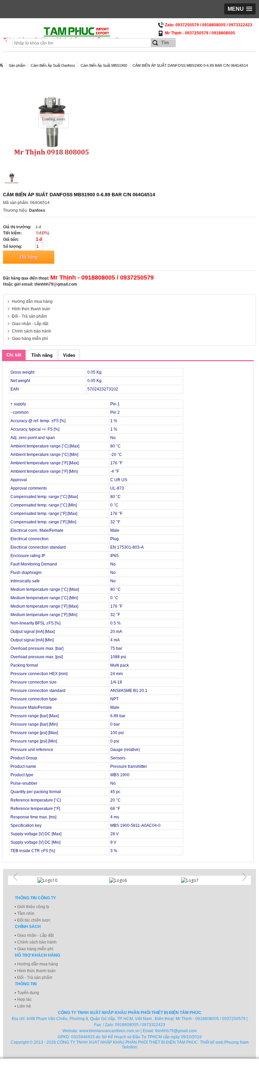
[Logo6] (129, 880)
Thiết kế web (211, 1042)
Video (69, 355)
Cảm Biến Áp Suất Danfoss (53, 65)
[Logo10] (57, 880)
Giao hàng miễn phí (30, 338)
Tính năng (42, 355)
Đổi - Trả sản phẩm (29, 316)
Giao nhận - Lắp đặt (30, 323)
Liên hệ (24, 1006)
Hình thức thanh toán (31, 309)
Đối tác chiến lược (34, 920)
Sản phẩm (17, 65)
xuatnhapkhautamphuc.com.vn (86, 34)
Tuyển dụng (28, 992)
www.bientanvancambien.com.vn (109, 1030)
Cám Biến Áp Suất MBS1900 (104, 65)
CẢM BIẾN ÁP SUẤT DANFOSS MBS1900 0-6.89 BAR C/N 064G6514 (190, 65)
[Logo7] (201, 880)
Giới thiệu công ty (33, 906)
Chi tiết (13, 354)
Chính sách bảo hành (31, 331)
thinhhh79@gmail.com (55, 284)
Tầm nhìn (25, 913)
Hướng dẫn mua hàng (32, 301)
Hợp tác (24, 999)
